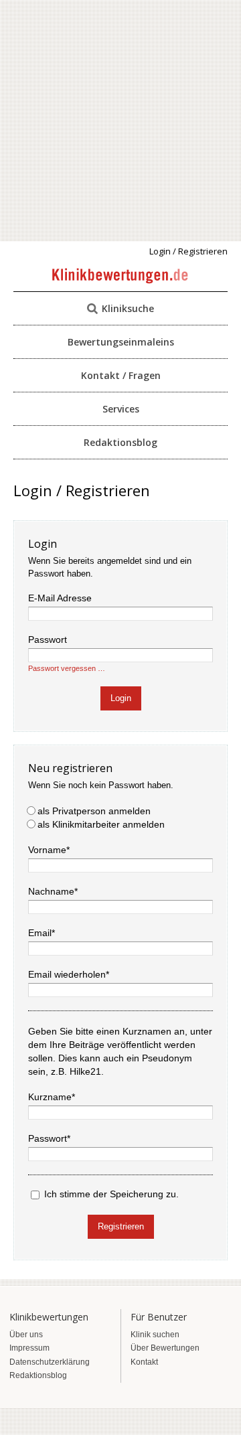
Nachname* (53, 891)
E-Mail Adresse (60, 598)
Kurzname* (51, 1096)
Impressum (29, 1348)
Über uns (26, 1334)
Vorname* (49, 849)
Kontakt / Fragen (121, 375)
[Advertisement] (120, 120)
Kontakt (144, 1362)
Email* (41, 932)
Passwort (47, 639)
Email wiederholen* (68, 974)
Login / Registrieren (188, 251)
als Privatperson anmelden (94, 811)
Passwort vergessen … (66, 668)
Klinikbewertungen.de (120, 276)
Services (120, 408)
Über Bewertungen (165, 1348)
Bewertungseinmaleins (121, 341)
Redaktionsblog (120, 442)
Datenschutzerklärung (49, 1362)
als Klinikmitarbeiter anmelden (101, 824)
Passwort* (49, 1138)
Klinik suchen (155, 1334)
